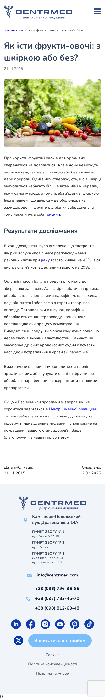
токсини (52, 214)
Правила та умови (52, 673)
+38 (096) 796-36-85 (57, 588)
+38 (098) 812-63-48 (57, 608)
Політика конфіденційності (52, 664)
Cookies (53, 655)
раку (45, 260)
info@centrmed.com (57, 575)
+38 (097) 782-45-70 (57, 598)
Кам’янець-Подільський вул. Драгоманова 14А (56, 519)
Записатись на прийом (59, 641)
